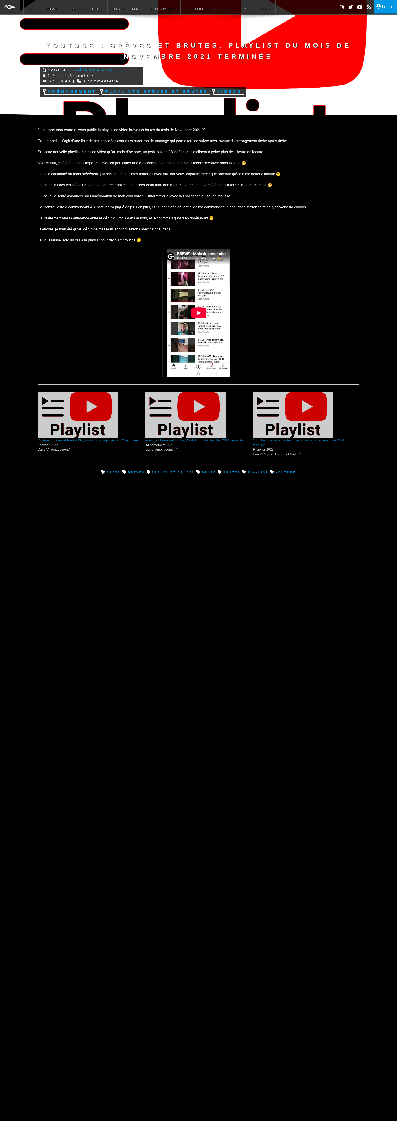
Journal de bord (126, 9)
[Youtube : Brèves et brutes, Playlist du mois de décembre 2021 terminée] (304, 415)
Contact (263, 9)
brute (209, 472)
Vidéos (229, 91)
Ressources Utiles (87, 9)
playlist (258, 472)
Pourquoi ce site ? (201, 9)
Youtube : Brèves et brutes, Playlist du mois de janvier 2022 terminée (88, 440)
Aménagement (72, 91)
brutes (231, 472)
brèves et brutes (173, 472)
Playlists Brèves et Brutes (156, 91)
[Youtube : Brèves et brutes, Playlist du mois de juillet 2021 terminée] (197, 415)
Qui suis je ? (236, 9)
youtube (286, 472)
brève (114, 472)
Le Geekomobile (163, 9)
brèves (136, 472)
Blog (33, 9)
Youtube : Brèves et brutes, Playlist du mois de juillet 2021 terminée (194, 440)
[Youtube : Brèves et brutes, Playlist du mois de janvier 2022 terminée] (89, 415)
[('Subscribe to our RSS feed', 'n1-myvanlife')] (367, 7)
